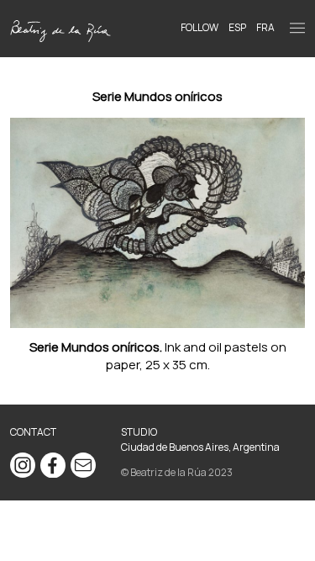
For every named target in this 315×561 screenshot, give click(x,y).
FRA (265, 27)
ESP (237, 27)
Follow (199, 27)
